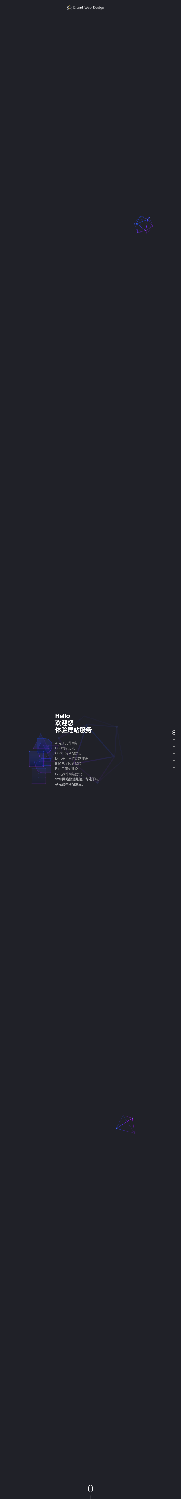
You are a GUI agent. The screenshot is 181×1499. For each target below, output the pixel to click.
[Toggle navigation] (171, 7)
